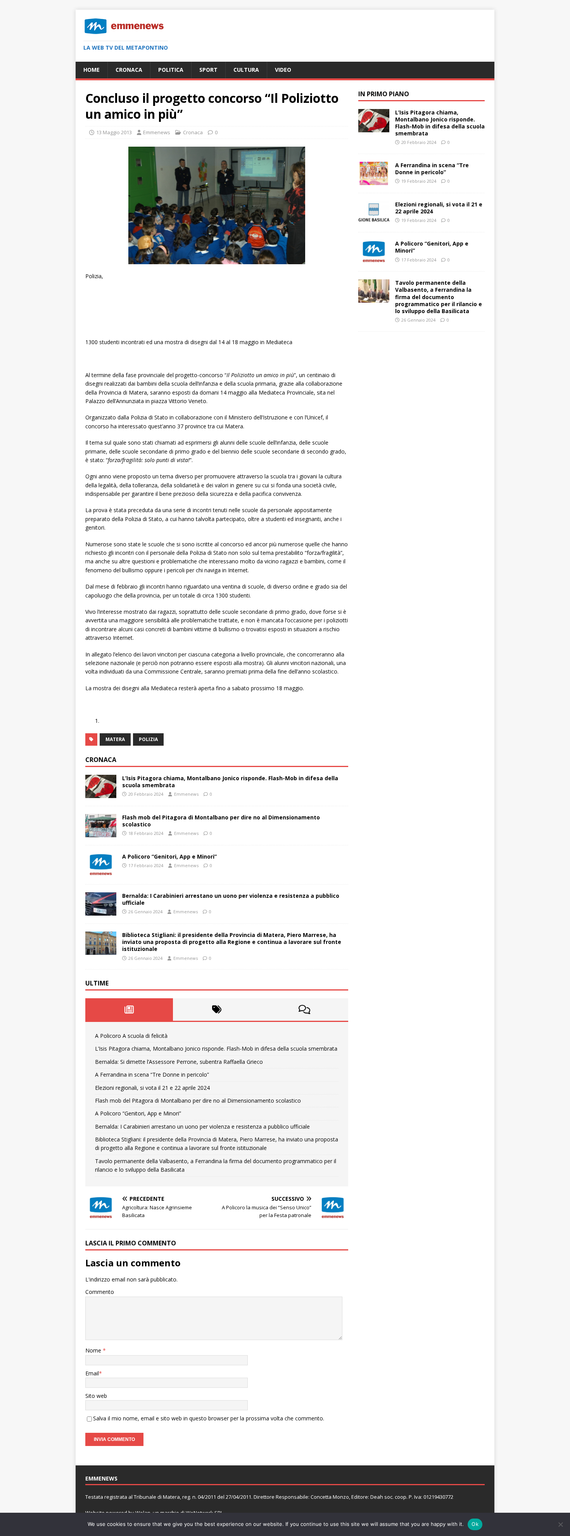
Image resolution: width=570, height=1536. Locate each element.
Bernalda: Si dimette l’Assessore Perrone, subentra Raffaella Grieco (179, 1061)
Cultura (246, 69)
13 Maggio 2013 (114, 132)
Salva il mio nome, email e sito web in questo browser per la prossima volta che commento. (208, 1418)
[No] (560, 1524)
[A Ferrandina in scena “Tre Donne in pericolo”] (373, 180)
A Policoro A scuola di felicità (131, 1035)
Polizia (148, 739)
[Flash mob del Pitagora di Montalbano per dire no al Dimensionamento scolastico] (100, 832)
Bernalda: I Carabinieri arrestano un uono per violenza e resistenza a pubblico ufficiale (230, 899)
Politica (170, 69)
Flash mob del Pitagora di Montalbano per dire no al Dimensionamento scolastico (221, 821)
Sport (208, 69)
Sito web (96, 1395)
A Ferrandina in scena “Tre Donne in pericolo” (152, 1074)
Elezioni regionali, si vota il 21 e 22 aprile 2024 (152, 1087)
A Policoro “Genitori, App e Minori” (169, 856)
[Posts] (129, 1009)
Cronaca (129, 69)
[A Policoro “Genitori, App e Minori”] (100, 872)
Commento (99, 1291)
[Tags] (217, 1009)
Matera (115, 739)
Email (92, 1373)
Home (91, 69)
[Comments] (304, 1009)
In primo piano (383, 94)
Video (283, 69)
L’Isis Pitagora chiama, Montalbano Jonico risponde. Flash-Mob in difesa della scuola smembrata (230, 781)
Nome (94, 1350)
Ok (475, 1524)
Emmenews (156, 132)
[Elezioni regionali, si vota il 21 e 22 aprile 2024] (373, 219)
